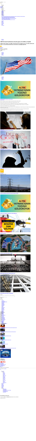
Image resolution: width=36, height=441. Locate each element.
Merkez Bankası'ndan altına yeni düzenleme (6, 293)
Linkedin (3, 52)
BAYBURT (3, 309)
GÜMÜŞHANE (3, 319)
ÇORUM (3, 348)
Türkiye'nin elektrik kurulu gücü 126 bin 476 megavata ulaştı (9, 193)
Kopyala (3, 79)
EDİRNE (3, 315)
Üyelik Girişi (13, 19)
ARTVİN (3, 305)
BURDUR (3, 310)
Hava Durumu (3, 16)
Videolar (7, 18)
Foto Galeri (3, 383)
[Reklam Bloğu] (5, 357)
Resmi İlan (3, 15)
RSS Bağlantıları (10, 19)
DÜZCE (3, 314)
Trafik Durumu (6, 16)
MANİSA (3, 332)
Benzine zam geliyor (3, 233)
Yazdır (2, 54)
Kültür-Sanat (4, 375)
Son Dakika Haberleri (22, 16)
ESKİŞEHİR (3, 318)
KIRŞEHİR (3, 328)
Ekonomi (3, 12)
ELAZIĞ (3, 316)
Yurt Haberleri (14, 18)
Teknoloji (9, 18)
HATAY (3, 321)
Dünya (4, 372)
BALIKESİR (3, 307)
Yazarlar (3, 384)
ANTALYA (3, 304)
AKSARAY (3, 302)
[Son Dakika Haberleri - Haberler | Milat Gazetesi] (5, 1)
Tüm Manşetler (18, 16)
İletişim (2, 387)
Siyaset (14, 17)
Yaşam (12, 18)
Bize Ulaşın (6, 19)
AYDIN (3, 306)
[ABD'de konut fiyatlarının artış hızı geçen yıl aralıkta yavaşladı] (18, 74)
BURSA (3, 311)
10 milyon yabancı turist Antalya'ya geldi (6, 253)
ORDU (2, 336)
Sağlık (10, 17)
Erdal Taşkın (1, 173)
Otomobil (3, 13)
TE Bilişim (5, 368)
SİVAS (2, 340)
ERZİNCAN (3, 317)
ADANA (3, 300)
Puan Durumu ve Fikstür (3, 364)
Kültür (2, 14)
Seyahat (12, 17)
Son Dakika (3, 18)
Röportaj (8, 17)
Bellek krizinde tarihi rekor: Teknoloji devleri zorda (7, 273)
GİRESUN (3, 320)
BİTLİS (2, 313)
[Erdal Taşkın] (2, 172)
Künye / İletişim (3, 19)
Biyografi (3, 385)
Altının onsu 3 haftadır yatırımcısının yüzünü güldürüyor (8, 213)
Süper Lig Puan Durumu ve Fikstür (12, 16)
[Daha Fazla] (0, 51)
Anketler (3, 386)
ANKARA (3, 303)
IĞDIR (2, 322)
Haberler (3, 39)
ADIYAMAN (3, 301)
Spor (5, 18)
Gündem (3, 10)
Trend (10, 18)
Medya (2, 17)
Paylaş (1, 50)
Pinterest (3, 77)
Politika (2, 11)
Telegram (3, 53)
